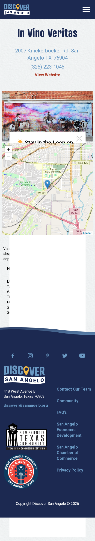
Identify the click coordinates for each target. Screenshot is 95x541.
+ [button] (8, 149)
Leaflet (87, 233)
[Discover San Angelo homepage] (24, 382)
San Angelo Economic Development (69, 430)
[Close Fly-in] (79, 138)
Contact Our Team (74, 389)
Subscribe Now (40, 214)
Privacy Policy (70, 470)
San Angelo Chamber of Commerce (68, 453)
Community (67, 401)
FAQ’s (62, 412)
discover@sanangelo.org (26, 405)
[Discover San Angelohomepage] (17, 9)
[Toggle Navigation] (86, 9)
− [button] (8, 156)
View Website (47, 75)
